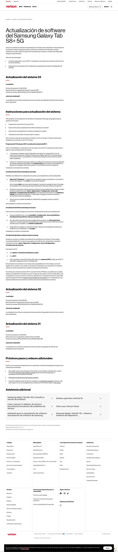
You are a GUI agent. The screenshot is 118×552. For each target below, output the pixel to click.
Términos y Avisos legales (40, 495)
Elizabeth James (64, 469)
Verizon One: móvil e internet (14, 465)
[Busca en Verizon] (95, 7)
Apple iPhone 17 (37, 446)
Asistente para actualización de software (35, 277)
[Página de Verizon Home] (11, 6)
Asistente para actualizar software (26, 372)
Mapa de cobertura (100, 1)
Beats (61, 454)
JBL (61, 461)
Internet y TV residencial (13, 461)
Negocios (16, 1)
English (110, 1)
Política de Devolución (92, 450)
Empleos (9, 497)
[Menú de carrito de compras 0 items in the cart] (111, 6)
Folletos (9, 516)
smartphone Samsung (46, 381)
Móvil (20, 6)
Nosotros (9, 493)
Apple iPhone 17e (37, 450)
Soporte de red (90, 476)
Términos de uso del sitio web (42, 538)
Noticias (9, 501)
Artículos (9, 512)
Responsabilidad (11, 504)
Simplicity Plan (11, 454)
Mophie (62, 457)
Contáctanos (72, 1)
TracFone (9, 473)
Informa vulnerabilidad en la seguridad (43, 504)
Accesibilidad (90, 473)
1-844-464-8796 (61, 1)
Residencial (27, 6)
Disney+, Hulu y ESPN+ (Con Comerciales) (44, 461)
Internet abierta (78, 533)
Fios (34, 469)
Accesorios (10, 450)
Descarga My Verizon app (93, 465)
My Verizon (57, 383)
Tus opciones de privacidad (54, 533)
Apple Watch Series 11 (39, 465)
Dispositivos (10, 446)
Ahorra (34, 6)
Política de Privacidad (40, 533)
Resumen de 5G (11, 520)
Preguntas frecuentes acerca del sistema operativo (23, 377)
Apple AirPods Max (38, 457)
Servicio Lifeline (90, 469)
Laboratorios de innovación (14, 523)
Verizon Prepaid (11, 457)
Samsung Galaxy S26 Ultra (40, 454)
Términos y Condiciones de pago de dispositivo (43, 499)
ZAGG (61, 450)
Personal (8, 1)
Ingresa (88, 461)
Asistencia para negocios (93, 457)
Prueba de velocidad (92, 480)
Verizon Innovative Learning (14, 508)
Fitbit (61, 465)
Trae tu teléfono (11, 469)
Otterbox (62, 446)
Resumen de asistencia (92, 446)
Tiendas (90, 1)
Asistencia (81, 1)
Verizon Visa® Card (38, 473)
